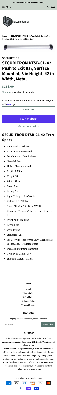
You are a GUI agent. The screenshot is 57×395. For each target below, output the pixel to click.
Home (4, 36)
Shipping (6, 91)
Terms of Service (28, 304)
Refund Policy (28, 297)
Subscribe (48, 324)
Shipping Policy (28, 301)
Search (28, 289)
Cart (53, 7)
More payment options (28, 126)
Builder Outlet (36, 378)
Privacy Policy (28, 293)
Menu (8, 7)
